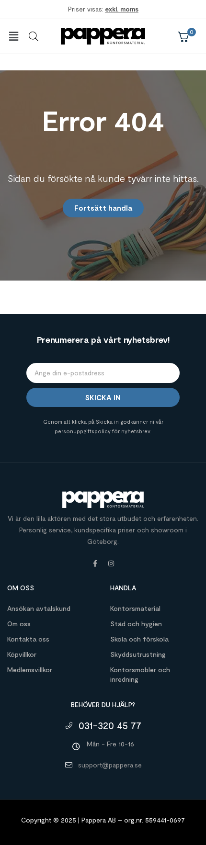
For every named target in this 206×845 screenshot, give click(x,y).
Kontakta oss (28, 639)
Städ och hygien (136, 624)
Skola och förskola (139, 639)
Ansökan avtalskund (38, 608)
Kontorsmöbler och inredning (140, 674)
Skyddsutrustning (138, 654)
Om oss (19, 624)
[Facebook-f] (95, 563)
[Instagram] (111, 563)
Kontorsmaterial (135, 608)
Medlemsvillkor (29, 669)
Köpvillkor (21, 654)
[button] (13, 36)
